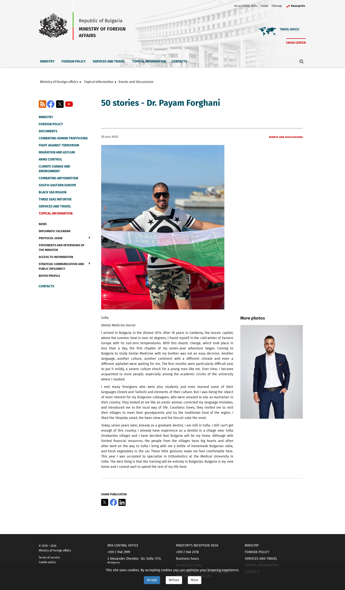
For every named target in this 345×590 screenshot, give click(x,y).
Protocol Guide (51, 238)
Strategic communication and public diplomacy (61, 266)
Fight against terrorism (59, 145)
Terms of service (49, 557)
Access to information (56, 257)
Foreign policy (73, 61)
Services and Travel (109, 61)
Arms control (50, 159)
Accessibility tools (245, 6)
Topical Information (149, 61)
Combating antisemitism (58, 178)
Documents (48, 131)
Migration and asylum (57, 152)
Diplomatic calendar (54, 231)
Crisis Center (296, 42)
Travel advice (289, 29)
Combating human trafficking (63, 138)
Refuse (174, 580)
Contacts (179, 61)
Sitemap (277, 6)
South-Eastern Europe (57, 185)
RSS (42, 104)
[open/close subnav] (89, 237)
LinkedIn (122, 502)
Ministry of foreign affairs (59, 82)
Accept (152, 580)
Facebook (50, 104)
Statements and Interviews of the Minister (61, 247)
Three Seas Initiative (55, 199)
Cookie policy (47, 562)
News (43, 224)
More (194, 580)
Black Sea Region (52, 192)
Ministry (47, 61)
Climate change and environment (54, 168)
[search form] (301, 61)
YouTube (69, 104)
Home (264, 6)
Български (298, 6)
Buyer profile (49, 275)
